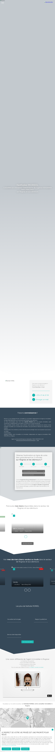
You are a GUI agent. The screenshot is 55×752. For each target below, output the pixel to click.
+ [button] (1, 710)
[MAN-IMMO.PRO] (49, 2)
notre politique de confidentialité (9, 745)
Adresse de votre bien (28, 474)
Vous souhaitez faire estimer (30, 471)
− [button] (1, 712)
